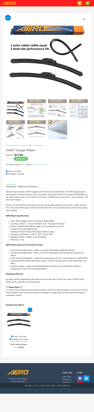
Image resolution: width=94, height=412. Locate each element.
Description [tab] (11, 186)
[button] (79, 3)
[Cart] (87, 3)
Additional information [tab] (28, 186)
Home (8, 145)
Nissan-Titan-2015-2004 (19, 145)
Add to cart (21, 159)
